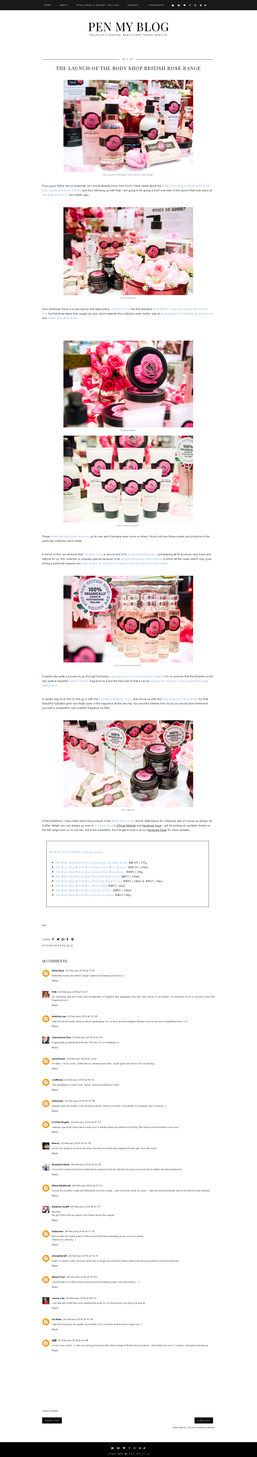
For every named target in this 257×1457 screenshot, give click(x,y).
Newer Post (52, 1420)
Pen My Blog (128, 26)
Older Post (203, 1420)
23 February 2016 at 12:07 (73, 991)
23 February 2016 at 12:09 (87, 1037)
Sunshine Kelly (60, 1164)
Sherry (55, 1143)
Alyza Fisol (58, 1276)
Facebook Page (151, 825)
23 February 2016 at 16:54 (80, 1100)
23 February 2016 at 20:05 (76, 1143)
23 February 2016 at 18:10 (85, 1122)
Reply (55, 980)
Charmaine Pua (61, 1037)
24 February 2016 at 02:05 (86, 1164)
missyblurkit (59, 1255)
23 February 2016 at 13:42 (81, 1058)
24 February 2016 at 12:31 (83, 1255)
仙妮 (54, 1340)
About (64, 5)
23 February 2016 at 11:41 (80, 970)
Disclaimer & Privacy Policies (98, 5)
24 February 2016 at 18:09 (81, 1276)
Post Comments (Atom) (201, 1427)
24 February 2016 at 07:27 (85, 1206)
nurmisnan (58, 1058)
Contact (133, 5)
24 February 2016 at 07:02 (87, 1185)
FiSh (54, 991)
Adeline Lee (59, 1016)
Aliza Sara (58, 970)
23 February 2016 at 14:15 (79, 1079)
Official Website (126, 825)
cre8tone (57, 1079)
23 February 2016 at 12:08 (82, 1016)
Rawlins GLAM (60, 1206)
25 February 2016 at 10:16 (78, 1319)
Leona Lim (58, 1298)
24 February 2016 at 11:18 (79, 1231)
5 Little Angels (60, 1122)
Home (47, 5)
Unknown (57, 1100)
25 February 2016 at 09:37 (81, 1298)
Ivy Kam (57, 1319)
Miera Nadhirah (61, 1185)
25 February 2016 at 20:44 (73, 1340)
